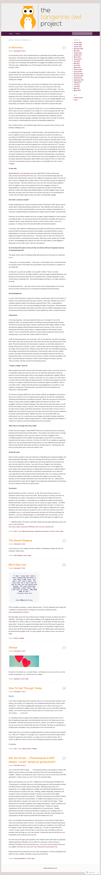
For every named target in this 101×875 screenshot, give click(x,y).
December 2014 (78, 74)
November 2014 (78, 76)
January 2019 (78, 46)
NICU (29, 749)
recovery (52, 531)
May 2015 (76, 63)
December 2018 (78, 49)
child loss (24, 749)
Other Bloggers (18, 555)
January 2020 (78, 44)
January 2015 (78, 72)
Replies (21, 638)
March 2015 (77, 67)
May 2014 (76, 88)
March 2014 (77, 90)
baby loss (24, 531)
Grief (15, 531)
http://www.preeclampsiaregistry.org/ (45, 847)
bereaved (30, 531)
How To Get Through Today (25, 688)
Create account (78, 97)
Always (13, 647)
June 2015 (77, 61)
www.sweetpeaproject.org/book (19, 612)
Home (11, 34)
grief (42, 531)
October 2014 (78, 78)
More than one (17, 564)
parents (47, 531)
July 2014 (76, 84)
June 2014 (77, 86)
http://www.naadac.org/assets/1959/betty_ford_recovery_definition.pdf (31, 527)
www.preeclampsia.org (30, 844)
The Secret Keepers (20, 540)
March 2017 (77, 57)
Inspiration (17, 679)
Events (18, 34)
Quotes (16, 638)
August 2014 (77, 82)
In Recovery (16, 47)
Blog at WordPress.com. (50, 868)
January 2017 (78, 59)
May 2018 (76, 51)
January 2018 (78, 53)
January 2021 (78, 42)
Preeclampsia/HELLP (20, 858)
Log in (76, 100)
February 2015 (78, 69)
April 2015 (77, 65)
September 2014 (79, 80)
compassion (37, 531)
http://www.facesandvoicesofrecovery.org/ (22, 176)
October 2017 (78, 55)
